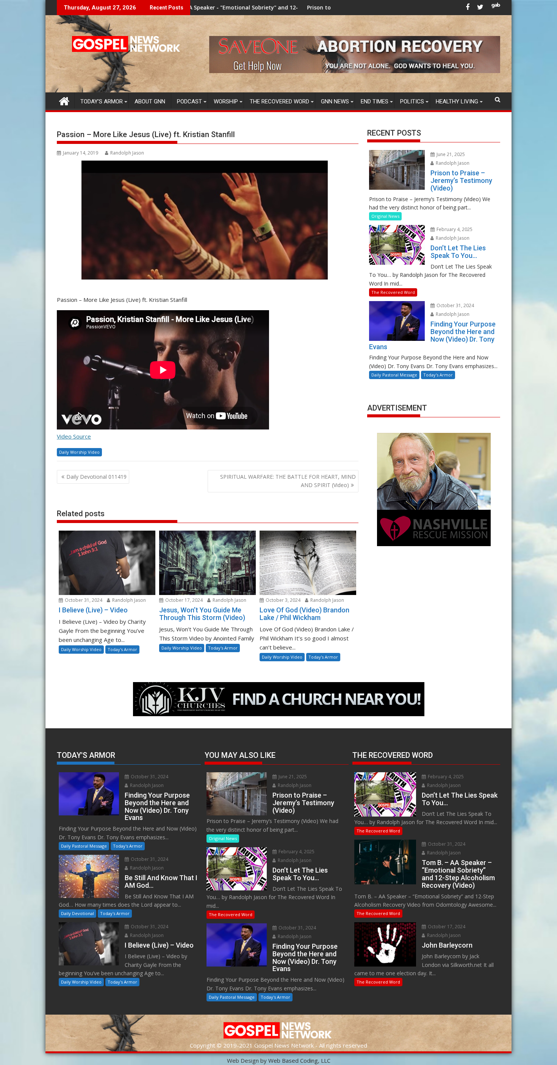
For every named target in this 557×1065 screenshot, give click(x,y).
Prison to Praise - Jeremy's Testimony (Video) (288, 7)
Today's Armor (122, 649)
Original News (385, 216)
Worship (226, 101)
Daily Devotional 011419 (96, 476)
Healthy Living (457, 101)
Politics (412, 101)
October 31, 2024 (83, 600)
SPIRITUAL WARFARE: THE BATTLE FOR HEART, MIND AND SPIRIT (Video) (288, 481)
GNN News (335, 101)
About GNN (150, 101)
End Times (374, 101)
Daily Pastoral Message (394, 375)
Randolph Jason (127, 153)
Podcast (189, 101)
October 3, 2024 (282, 600)
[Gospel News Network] (64, 100)
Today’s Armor (101, 101)
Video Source (74, 436)
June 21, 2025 (450, 154)
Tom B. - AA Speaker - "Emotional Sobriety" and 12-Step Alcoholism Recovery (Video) (195, 7)
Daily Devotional (77, 913)
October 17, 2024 (183, 600)
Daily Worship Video (79, 452)
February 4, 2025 (454, 229)
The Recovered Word (279, 101)
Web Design (243, 1060)
